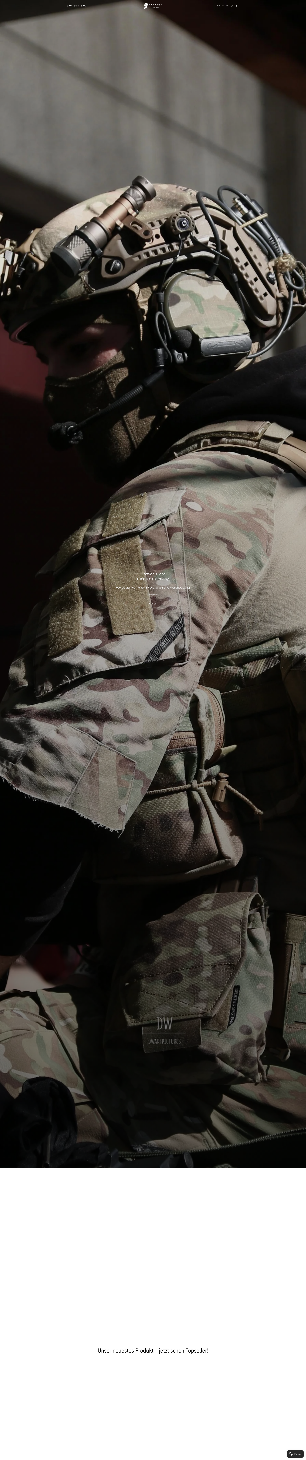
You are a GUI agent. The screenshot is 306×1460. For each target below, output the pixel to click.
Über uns (153, 603)
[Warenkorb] (237, 5)
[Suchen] (227, 5)
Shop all (153, 594)
